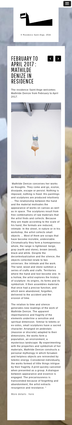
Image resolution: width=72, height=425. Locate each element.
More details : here (22, 394)
